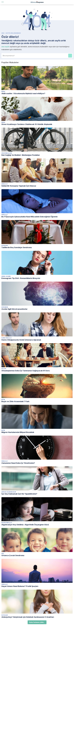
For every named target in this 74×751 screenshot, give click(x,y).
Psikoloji (4, 184)
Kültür (3, 368)
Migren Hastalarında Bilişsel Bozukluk (17, 432)
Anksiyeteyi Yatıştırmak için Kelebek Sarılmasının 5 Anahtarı (27, 617)
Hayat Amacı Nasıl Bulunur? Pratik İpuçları (19, 586)
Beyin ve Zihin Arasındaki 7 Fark (15, 401)
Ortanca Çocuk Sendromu (12, 555)
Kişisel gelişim (5, 276)
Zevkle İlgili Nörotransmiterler (14, 309)
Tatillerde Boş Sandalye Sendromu (16, 247)
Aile (2, 553)
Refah (3, 91)
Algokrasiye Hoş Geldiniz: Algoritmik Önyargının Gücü (25, 525)
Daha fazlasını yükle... (37, 622)
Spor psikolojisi (6, 153)
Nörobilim (4, 307)
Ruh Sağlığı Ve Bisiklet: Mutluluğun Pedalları (20, 155)
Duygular (4, 245)
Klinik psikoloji (6, 338)
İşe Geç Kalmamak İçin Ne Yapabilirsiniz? (19, 494)
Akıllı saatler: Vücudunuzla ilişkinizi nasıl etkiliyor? (23, 93)
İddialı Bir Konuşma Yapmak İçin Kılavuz (18, 186)
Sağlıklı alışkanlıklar (8, 492)
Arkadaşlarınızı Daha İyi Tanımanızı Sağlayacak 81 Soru (25, 371)
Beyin (3, 399)
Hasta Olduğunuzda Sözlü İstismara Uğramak (21, 340)
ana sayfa (5, 47)
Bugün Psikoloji (6, 522)
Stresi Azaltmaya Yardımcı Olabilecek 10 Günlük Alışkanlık (26, 124)
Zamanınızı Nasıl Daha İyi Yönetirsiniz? (18, 463)
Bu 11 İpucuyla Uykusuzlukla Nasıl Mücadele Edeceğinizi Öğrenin (29, 217)
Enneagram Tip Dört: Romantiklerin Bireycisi (20, 278)
